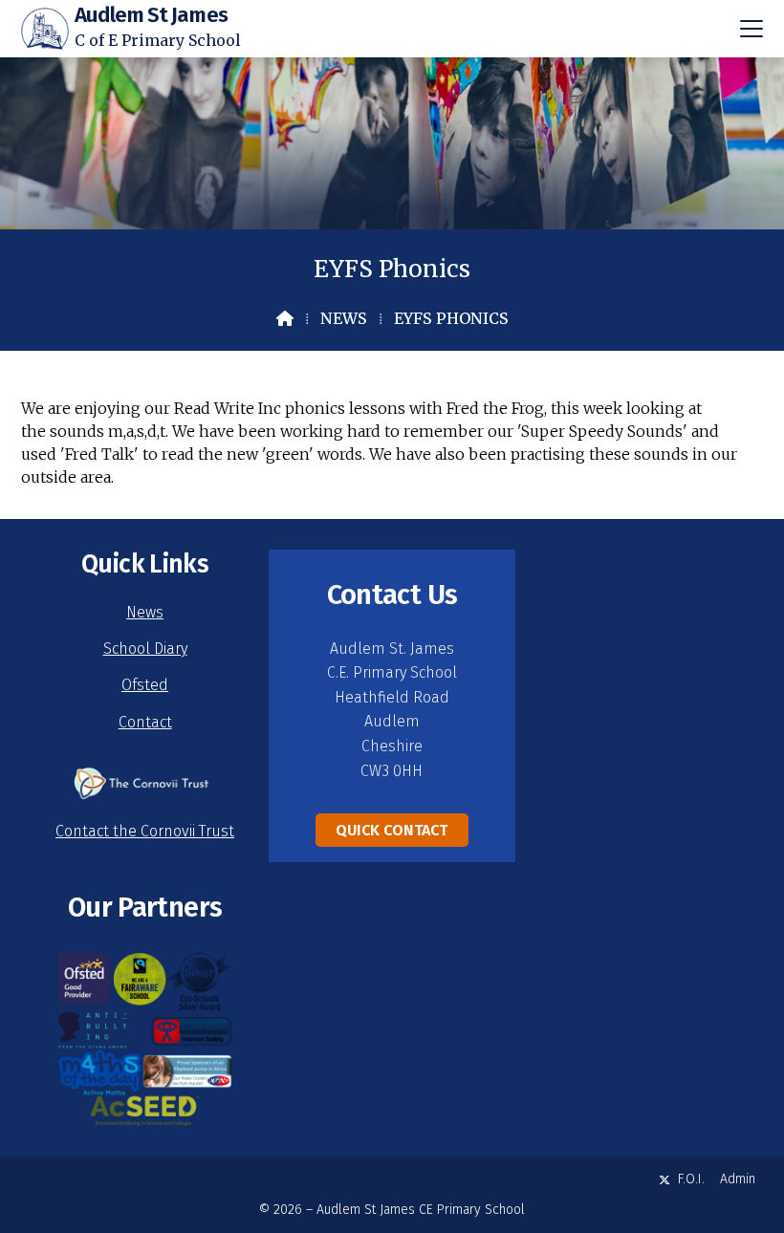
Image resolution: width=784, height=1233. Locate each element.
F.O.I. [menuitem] (691, 1179)
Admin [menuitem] (737, 1179)
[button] (751, 29)
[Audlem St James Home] (45, 28)
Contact (145, 722)
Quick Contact (391, 830)
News (343, 318)
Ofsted (144, 685)
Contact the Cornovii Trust (144, 831)
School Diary (145, 648)
